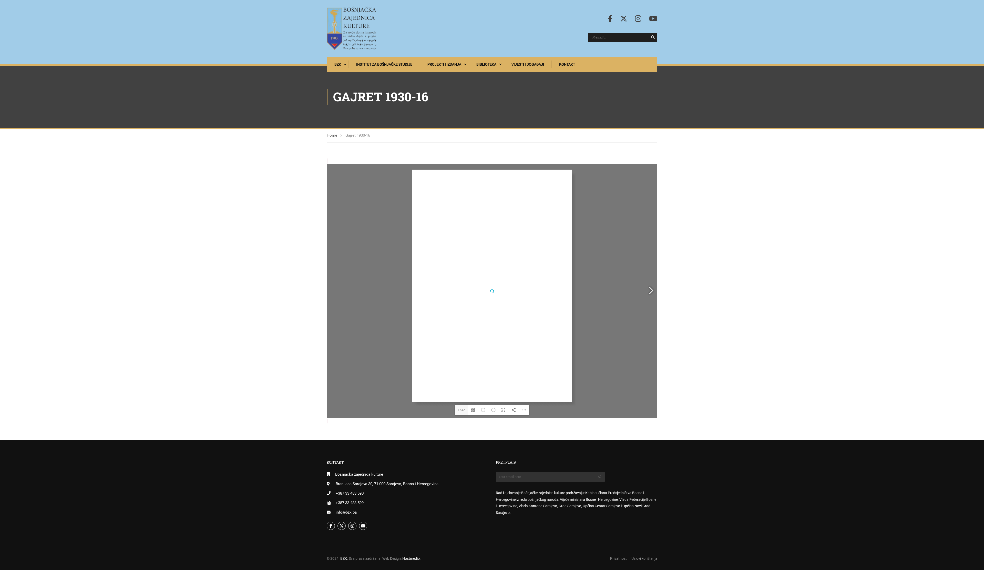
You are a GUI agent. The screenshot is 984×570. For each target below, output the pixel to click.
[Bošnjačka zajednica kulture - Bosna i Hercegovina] (351, 28)
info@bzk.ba (346, 512)
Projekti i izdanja (444, 64)
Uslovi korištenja (644, 558)
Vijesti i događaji (527, 64)
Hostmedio (411, 558)
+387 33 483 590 (350, 493)
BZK (337, 64)
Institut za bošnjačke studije (384, 64)
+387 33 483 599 (350, 503)
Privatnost (618, 558)
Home (332, 135)
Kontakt (567, 64)
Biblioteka (486, 64)
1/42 (461, 410)
